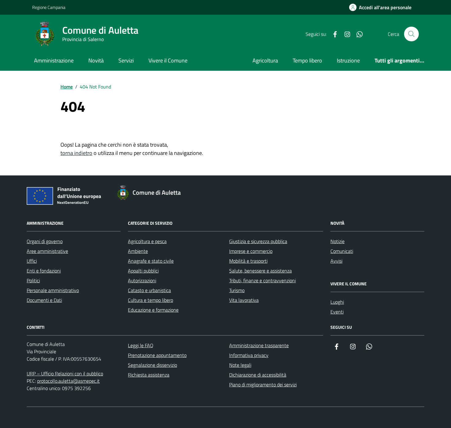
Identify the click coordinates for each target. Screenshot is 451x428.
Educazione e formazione (153, 309)
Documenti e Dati (44, 300)
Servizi (126, 60)
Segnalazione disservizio (152, 365)
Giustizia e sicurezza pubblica (258, 241)
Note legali (240, 365)
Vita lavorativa (244, 300)
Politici (33, 280)
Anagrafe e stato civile (151, 261)
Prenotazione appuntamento (157, 355)
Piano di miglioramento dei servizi (263, 384)
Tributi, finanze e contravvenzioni (262, 280)
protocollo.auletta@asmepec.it (68, 381)
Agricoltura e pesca (147, 241)
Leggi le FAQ (140, 345)
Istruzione (348, 60)
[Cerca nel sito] (411, 34)
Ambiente (138, 251)
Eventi (337, 311)
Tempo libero (307, 60)
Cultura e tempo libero (150, 300)
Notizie (337, 241)
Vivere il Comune (167, 60)
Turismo (237, 290)
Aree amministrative (47, 251)
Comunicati (341, 251)
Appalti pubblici (143, 270)
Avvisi (336, 261)
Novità (96, 60)
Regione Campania (48, 7)
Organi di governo (45, 241)
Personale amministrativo (53, 290)
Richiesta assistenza (148, 374)
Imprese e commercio (250, 251)
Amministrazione (54, 60)
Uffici (32, 261)
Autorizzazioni (142, 280)
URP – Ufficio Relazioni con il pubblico (65, 373)
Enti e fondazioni (44, 270)
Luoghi (337, 302)
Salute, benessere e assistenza (260, 270)
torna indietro (76, 153)
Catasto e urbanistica (149, 290)
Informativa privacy (248, 355)
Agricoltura (265, 60)
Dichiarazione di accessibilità (257, 374)
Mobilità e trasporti (248, 261)
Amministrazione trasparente (259, 345)
